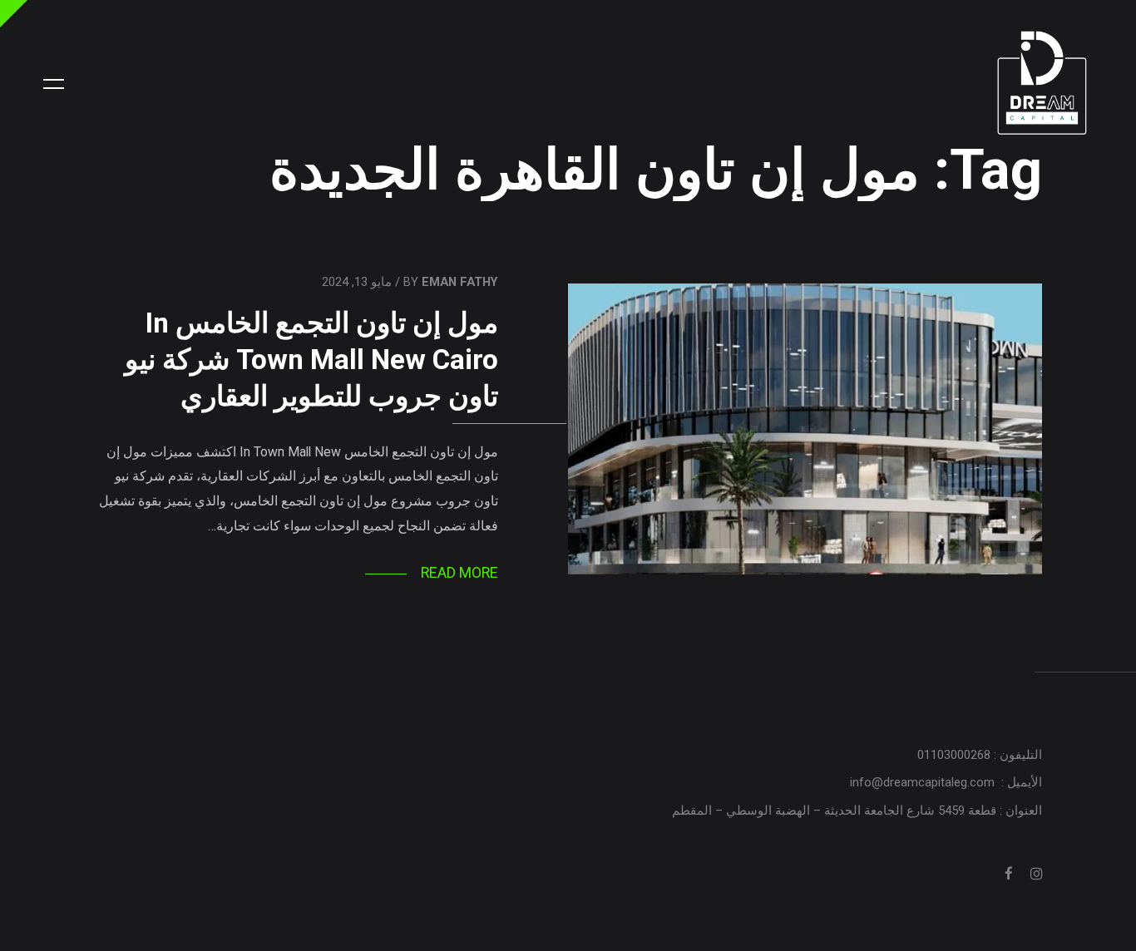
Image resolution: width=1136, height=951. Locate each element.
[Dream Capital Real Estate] (1043, 84)
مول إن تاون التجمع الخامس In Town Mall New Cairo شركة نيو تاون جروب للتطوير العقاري (311, 359)
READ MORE (459, 572)
